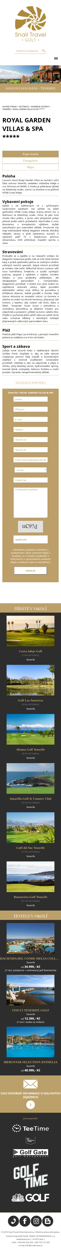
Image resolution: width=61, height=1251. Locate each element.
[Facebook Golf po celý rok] (24, 1225)
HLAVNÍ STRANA (9, 106)
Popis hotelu (30, 154)
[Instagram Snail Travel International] (36, 1225)
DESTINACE (24, 106)
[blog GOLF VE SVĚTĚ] (47, 1225)
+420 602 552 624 (25, 1242)
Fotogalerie (30, 160)
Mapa (30, 167)
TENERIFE (6, 109)
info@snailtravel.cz (34, 1245)
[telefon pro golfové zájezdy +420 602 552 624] (13, 1225)
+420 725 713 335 (42, 1242)
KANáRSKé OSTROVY (40, 106)
